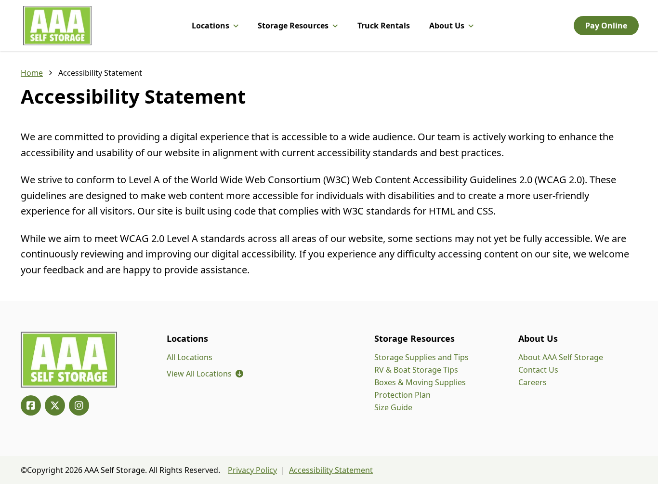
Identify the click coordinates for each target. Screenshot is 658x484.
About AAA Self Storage (560, 357)
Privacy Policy (252, 470)
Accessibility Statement (331, 470)
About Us (446, 25)
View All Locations (205, 373)
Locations (210, 25)
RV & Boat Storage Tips (416, 369)
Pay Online (606, 25)
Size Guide (393, 407)
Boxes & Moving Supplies (420, 382)
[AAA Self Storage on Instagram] (79, 405)
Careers (532, 382)
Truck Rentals (383, 25)
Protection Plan (402, 395)
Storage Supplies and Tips (421, 357)
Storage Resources (293, 25)
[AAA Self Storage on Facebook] (31, 405)
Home (32, 72)
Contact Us (538, 369)
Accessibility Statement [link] (100, 72)
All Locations (189, 357)
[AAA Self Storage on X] (55, 405)
